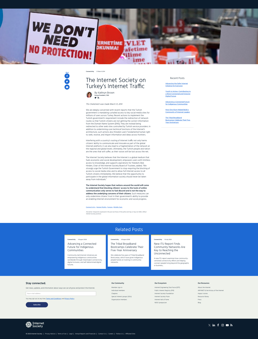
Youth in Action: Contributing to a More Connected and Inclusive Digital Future (178, 93)
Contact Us (102, 334)
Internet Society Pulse (162, 296)
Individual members (118, 290)
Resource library (203, 296)
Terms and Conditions (53, 298)
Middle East (117, 207)
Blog (199, 302)
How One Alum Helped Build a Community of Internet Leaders (177, 111)
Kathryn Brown (106, 93)
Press (199, 299)
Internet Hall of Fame (162, 299)
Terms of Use (62, 334)
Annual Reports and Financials (85, 334)
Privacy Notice (50, 334)
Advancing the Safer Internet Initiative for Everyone (176, 85)
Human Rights (101, 207)
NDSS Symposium (161, 302)
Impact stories (203, 293)
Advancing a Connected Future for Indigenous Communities (177, 103)
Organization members (119, 299)
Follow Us (119, 334)
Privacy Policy (69, 298)
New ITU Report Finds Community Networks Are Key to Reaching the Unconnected (169, 249)
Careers (110, 334)
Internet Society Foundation (164, 293)
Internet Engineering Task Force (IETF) (167, 287)
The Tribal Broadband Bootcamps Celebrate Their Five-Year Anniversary (177, 120)
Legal (71, 334)
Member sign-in (116, 287)
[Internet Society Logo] (35, 325)
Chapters (114, 293)
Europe (110, 207)
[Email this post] (67, 87)
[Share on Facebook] (67, 75)
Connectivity (90, 207)
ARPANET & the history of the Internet (211, 290)
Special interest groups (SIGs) (121, 296)
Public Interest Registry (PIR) (164, 290)
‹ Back (67, 72)
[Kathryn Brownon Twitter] (96, 98)
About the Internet (204, 287)
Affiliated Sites (130, 334)
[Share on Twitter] (67, 81)
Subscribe (36, 305)
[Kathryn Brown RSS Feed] (98, 98)
